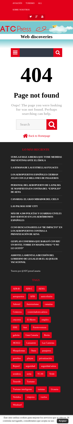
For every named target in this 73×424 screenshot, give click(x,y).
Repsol (16, 366)
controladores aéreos (37, 312)
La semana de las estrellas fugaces (34, 167)
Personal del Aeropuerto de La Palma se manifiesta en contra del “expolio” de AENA (36, 188)
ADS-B (16, 288)
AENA (41, 288)
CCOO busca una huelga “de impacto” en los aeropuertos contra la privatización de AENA (36, 230)
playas (30, 358)
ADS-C (29, 288)
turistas (41, 389)
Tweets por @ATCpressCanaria (25, 271)
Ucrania (54, 389)
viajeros (31, 397)
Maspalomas (19, 350)
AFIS (32, 296)
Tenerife (17, 381)
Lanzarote (31, 343)
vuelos (44, 397)
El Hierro (31, 319)
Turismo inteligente (22, 389)
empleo (45, 319)
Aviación (17, 3)
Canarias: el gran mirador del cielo (35, 199)
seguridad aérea (48, 366)
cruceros (17, 319)
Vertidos (17, 397)
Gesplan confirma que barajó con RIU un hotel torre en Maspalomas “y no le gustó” (35, 245)
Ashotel (16, 304)
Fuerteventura (39, 327)
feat (25, 327)
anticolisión (46, 296)
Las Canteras (48, 343)
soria (29, 373)
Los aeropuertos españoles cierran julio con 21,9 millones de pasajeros (34, 176)
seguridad (30, 366)
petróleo (17, 358)
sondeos (17, 373)
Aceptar (63, 420)
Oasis (33, 350)
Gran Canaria (32, 335)
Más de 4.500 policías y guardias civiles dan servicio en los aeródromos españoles (36, 217)
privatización (45, 358)
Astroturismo (32, 304)
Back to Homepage (39, 135)
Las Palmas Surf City (24, 206)
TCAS (40, 373)
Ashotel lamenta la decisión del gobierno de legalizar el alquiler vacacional (34, 258)
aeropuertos (18, 296)
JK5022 (16, 343)
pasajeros (46, 350)
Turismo (30, 3)
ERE (15, 327)
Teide (52, 373)
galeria (16, 335)
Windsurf (17, 404)
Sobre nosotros (21, 10)
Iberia (47, 335)
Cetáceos (17, 312)
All (40, 3)
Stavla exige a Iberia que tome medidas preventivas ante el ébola (36, 159)
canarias (49, 304)
